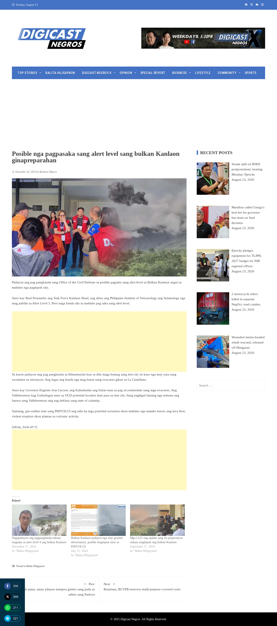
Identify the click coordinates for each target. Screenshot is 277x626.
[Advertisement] (138, 111)
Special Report (152, 73)
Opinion (126, 73)
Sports (250, 73)
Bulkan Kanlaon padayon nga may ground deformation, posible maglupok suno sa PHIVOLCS (96, 542)
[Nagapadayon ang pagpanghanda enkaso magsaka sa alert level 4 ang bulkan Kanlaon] (39, 520)
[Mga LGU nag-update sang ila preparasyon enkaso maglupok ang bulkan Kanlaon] (157, 520)
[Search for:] (231, 385)
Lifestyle (203, 73)
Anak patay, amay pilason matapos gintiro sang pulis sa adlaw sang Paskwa (57, 589)
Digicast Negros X (96, 73)
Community (227, 73)
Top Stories (27, 73)
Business (179, 73)
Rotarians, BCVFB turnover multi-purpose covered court (142, 586)
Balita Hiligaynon (60, 73)
